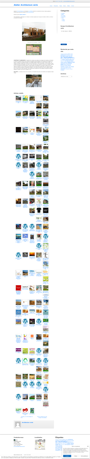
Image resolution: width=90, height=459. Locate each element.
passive (65, 64)
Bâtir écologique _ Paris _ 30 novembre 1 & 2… (46, 274)
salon (70, 66)
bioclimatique (68, 57)
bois (73, 57)
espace (70, 58)
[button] (87, 446)
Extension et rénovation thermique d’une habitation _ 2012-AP (46, 151)
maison (71, 60)
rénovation (67, 66)
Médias (68, 5)
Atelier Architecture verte (26, 4)
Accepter (67, 456)
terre (68, 67)
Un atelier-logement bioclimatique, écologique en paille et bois (25, 206)
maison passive (64, 62)
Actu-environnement (30, 12)
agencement (62, 53)
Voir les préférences (84, 456)
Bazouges (63, 56)
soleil (66, 67)
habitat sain (71, 59)
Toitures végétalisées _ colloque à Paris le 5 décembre (39, 274)
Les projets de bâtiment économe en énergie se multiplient (32, 364)
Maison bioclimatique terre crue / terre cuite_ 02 (39, 314)
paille (67, 63)
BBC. (62, 57)
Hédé (65, 60)
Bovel (61, 58)
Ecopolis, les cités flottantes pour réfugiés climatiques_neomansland (18, 241)
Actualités (63, 13)
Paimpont (70, 63)
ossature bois (71, 62)
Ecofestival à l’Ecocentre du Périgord (18, 412)
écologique (62, 69)
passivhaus (62, 65)
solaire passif (63, 67)
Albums (64, 5)
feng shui (65, 443)
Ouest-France (63, 63)
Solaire (72, 66)
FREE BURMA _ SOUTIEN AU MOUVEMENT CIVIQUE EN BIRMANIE (18, 292)
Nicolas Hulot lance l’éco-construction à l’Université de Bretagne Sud (32, 241)
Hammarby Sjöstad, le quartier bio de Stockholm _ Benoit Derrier (45, 241)
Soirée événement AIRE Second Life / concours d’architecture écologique (25, 307)
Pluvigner (66, 65)
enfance (68, 58)
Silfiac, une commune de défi (32, 313)
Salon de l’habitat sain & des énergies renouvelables (46, 323)
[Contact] (14, 439)
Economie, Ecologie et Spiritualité (46, 385)
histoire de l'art (63, 444)
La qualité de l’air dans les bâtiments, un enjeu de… (25, 325)
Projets (61, 5)
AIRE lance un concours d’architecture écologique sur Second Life (45, 307)
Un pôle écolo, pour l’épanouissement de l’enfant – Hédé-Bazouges (18, 188)
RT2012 (69, 65)
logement (68, 60)
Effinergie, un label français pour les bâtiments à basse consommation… (32, 274)
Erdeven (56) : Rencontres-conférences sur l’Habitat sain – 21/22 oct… (45, 356)
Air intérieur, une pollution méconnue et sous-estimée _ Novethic (39, 259)
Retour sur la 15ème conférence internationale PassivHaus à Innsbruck (25, 170)
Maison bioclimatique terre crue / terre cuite (46, 338)
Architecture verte (27, 422)
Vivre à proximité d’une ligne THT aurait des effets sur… (32, 257)
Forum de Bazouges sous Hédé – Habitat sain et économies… (18, 307)
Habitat (63, 19)
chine (63, 58)
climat (65, 58)
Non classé (63, 15)
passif (62, 64)
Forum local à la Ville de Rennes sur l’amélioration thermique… (25, 230)
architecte (71, 53)
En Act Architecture (20, 11)
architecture (63, 55)
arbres (69, 53)
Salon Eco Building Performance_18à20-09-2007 (46, 297)
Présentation (56, 5)
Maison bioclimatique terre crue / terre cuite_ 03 (25, 314)
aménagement (66, 53)
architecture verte (69, 55)
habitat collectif (65, 59)
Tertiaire (63, 20)
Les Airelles (30, 11)
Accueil (51, 5)
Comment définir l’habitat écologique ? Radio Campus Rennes (18, 277)
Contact (72, 5)
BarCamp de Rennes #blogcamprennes (39, 221)
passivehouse (68, 64)
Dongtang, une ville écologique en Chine (27, 417)
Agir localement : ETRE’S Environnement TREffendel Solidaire (46, 231)
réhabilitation (63, 66)
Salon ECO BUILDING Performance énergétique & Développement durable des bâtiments (18, 340)
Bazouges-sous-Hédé (70, 440)
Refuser (75, 456)
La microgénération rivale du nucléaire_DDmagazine (25, 240)
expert (72, 58)
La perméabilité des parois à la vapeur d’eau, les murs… (39, 388)
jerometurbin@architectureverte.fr (69, 1)
